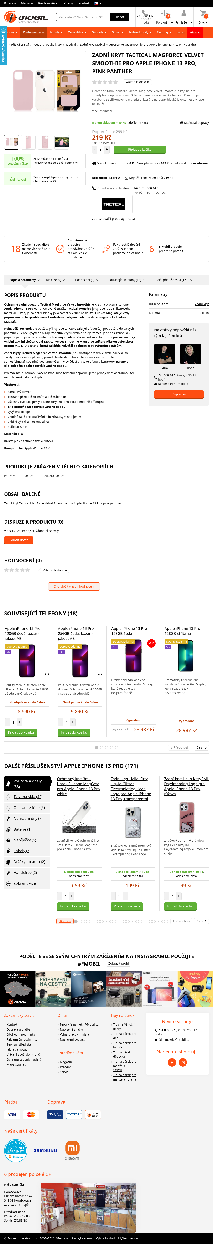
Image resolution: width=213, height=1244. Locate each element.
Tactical (71, 44)
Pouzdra (10, 476)
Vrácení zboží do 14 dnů (23, 1054)
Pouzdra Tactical (54, 476)
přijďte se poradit (171, 251)
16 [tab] (124, 921)
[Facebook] (172, 1062)
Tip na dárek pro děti (124, 1036)
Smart (116, 32)
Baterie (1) (22, 829)
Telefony (9, 32)
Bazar (181, 32)
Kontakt (84, 3)
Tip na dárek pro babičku (124, 1045)
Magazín (27, 3)
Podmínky (71, 163)
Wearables (76, 32)
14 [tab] (117, 921)
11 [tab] (108, 921)
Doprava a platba (19, 1029)
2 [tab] (101, 747)
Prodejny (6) (46, 3)
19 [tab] (134, 921)
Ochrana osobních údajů (24, 1059)
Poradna (10, 3)
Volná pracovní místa (74, 1034)
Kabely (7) (22, 850)
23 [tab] (147, 921)
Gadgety (98, 32)
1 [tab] (96, 747)
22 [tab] (143, 921)
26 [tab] (157, 921)
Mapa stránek (16, 1064)
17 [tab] (127, 921)
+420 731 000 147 (150, 190)
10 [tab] (104, 921)
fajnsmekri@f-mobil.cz (173, 384)
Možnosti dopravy (196, 123)
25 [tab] (153, 921)
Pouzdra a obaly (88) (28, 784)
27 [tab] (160, 921)
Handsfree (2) (25, 872)
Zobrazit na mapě (16, 1205)
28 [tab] (163, 921)
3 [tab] (106, 747)
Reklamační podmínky (22, 1039)
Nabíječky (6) (25, 839)
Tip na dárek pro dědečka (124, 1054)
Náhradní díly (139, 32)
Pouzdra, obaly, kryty (47, 44)
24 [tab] (150, 921)
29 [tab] (166, 921)
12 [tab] (111, 921)
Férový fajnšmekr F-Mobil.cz (79, 1024)
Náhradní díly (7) (28, 818)
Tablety (55, 32)
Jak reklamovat (17, 1049)
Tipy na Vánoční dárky (124, 1026)
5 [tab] (116, 747)
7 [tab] (95, 921)
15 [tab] (121, 921)
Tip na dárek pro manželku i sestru (124, 1065)
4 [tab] (111, 747)
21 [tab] (140, 921)
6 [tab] (91, 921)
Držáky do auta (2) (29, 861)
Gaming (163, 32)
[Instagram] (183, 1062)
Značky (68, 3)
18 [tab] (131, 921)
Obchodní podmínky (21, 1034)
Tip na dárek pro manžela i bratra (124, 1077)
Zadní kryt (202, 304)
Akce (193, 32)
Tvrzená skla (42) (28, 796)
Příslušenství (32, 32)
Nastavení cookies (72, 1039)
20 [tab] (137, 921)
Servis (64, 1072)
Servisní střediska (19, 1044)
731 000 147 (177, 377)
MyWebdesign (128, 1238)
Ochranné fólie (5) (29, 807)
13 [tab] (114, 921)
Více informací (102, 111)
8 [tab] (98, 921)
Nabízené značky (71, 1029)
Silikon (204, 313)
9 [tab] (101, 921)
